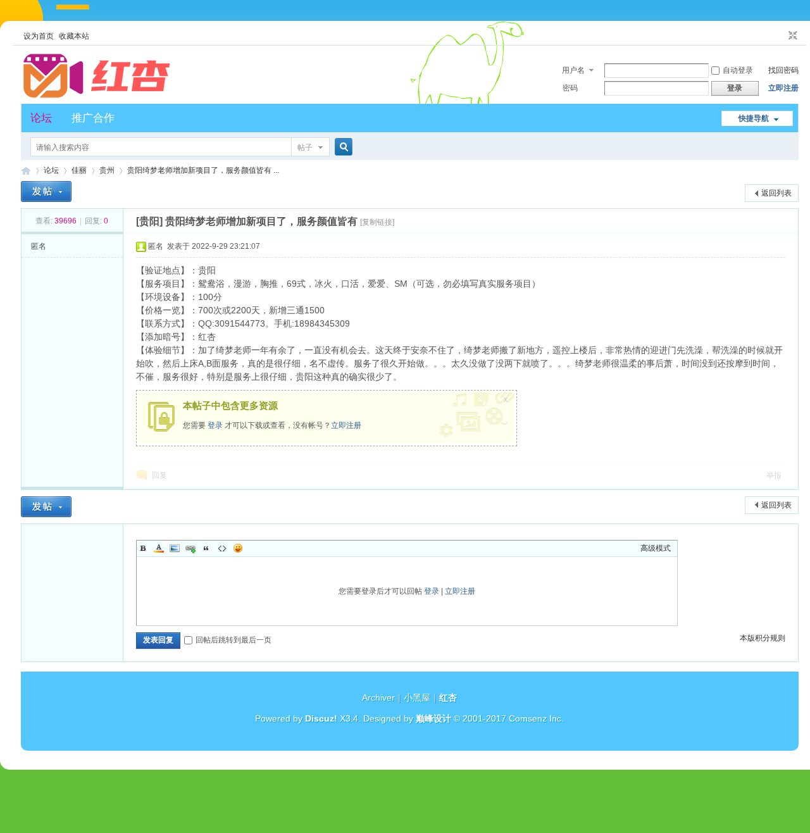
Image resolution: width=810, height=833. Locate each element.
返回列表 (776, 193)
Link (190, 548)
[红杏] (97, 96)
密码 (570, 88)
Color (159, 548)
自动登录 (738, 70)
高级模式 (655, 548)
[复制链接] (377, 222)
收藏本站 (74, 36)
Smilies (238, 548)
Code (222, 548)
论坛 (41, 118)
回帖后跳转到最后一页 (233, 640)
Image (174, 548)
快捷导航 (753, 118)
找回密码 (783, 70)
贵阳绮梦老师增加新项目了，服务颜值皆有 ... (203, 170)
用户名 (573, 70)
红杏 (26, 170)
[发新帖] (46, 191)
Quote (206, 548)
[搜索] (342, 147)
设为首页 (38, 36)
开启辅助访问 (781, 36)
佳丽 (79, 170)
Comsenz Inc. (536, 718)
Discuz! (321, 718)
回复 (159, 475)
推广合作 (93, 118)
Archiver (378, 697)
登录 (215, 425)
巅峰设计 (433, 718)
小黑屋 (417, 697)
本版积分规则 (762, 638)
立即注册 (783, 88)
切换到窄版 (791, 36)
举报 (774, 475)
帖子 (305, 147)
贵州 (107, 170)
